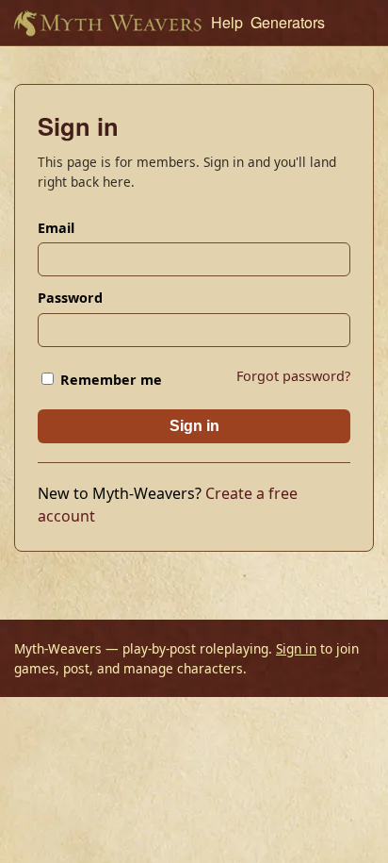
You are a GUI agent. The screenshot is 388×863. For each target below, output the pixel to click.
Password (70, 298)
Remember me (109, 380)
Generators (288, 22)
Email (56, 228)
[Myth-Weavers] (107, 23)
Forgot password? (293, 376)
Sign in (194, 426)
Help (227, 22)
